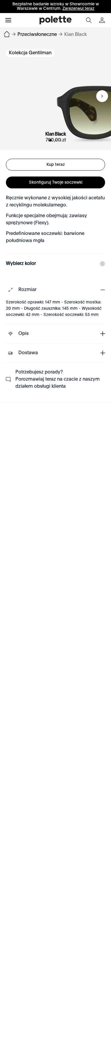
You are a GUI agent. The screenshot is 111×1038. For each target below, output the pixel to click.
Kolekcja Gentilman (30, 53)
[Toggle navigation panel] (8, 20)
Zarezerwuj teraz (78, 9)
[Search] (88, 20)
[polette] (55, 20)
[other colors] (101, 263)
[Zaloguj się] (103, 20)
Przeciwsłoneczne (37, 34)
